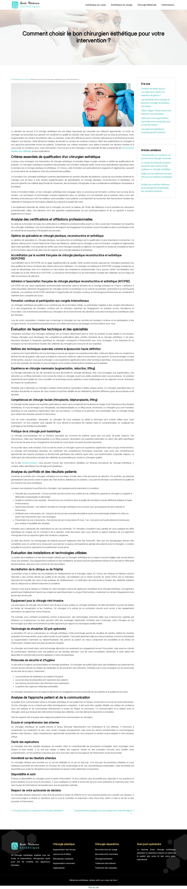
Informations (168, 5)
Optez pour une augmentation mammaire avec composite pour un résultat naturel (155, 121)
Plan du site (93, 887)
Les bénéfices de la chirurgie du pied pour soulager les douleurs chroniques (155, 102)
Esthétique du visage (121, 5)
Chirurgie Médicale (146, 5)
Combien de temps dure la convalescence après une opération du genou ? (153, 92)
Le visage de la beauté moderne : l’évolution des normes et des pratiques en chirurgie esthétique (156, 166)
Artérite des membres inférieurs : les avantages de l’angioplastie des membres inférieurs (155, 187)
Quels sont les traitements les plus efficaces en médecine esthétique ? (156, 176)
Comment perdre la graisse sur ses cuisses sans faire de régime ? (103, 812)
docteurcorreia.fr (29, 463)
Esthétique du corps (96, 5)
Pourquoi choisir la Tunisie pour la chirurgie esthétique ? (38, 810)
